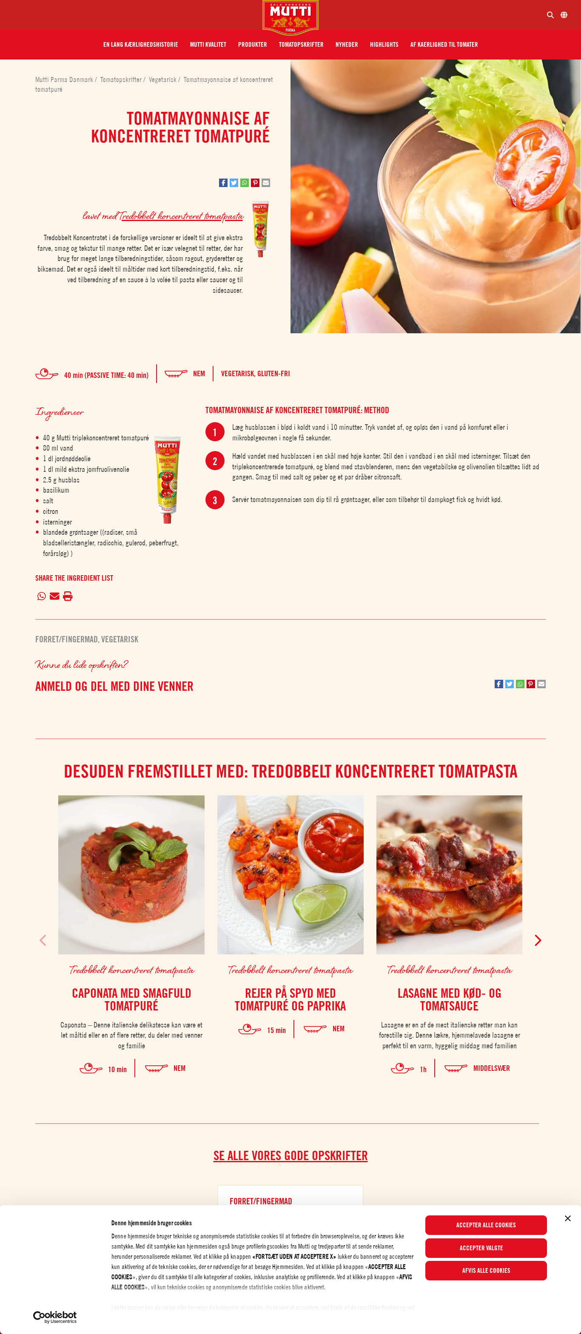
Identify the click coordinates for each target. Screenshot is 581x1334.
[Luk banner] (568, 1218)
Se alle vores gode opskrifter (291, 1155)
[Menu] (135, 15)
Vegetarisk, (239, 373)
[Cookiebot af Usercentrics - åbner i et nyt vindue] (55, 1317)
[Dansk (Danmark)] (564, 15)
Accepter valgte (481, 1248)
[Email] (54, 597)
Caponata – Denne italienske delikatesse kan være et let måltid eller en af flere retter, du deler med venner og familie (131, 1035)
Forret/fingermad (66, 639)
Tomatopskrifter (121, 79)
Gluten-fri (273, 373)
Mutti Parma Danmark (65, 79)
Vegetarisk (163, 79)
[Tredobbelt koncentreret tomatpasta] (167, 480)
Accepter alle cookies (486, 1225)
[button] (140, 45)
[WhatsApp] (41, 597)
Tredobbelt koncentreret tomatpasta (181, 215)
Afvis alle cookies (486, 1270)
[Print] (68, 597)
